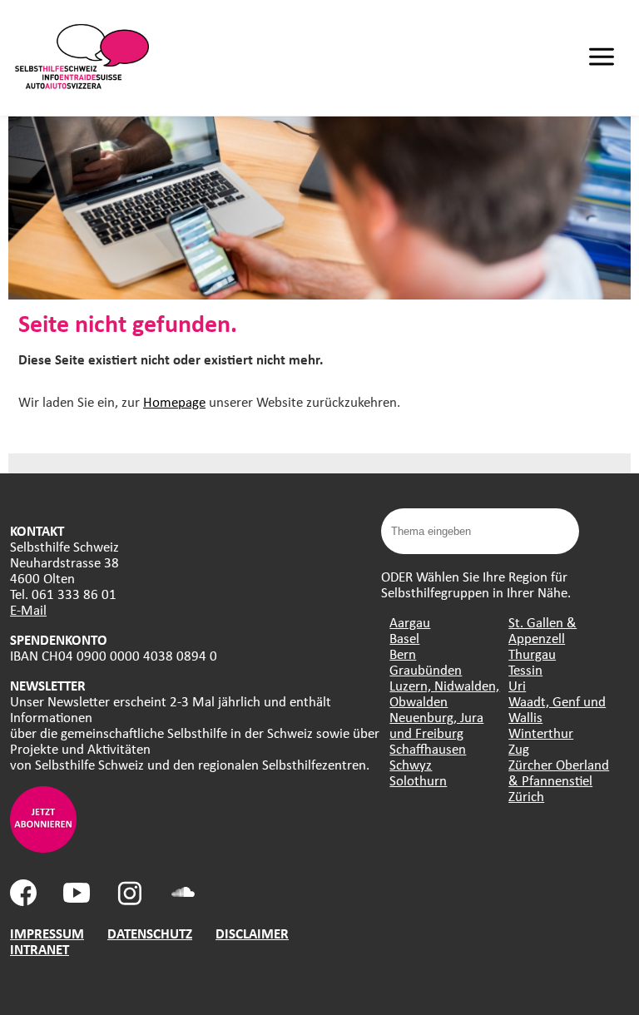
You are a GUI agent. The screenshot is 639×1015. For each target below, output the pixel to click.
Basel (404, 637)
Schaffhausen (427, 748)
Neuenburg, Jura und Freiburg (436, 724)
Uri (517, 685)
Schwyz (410, 764)
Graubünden (425, 669)
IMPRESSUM (47, 933)
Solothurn (418, 780)
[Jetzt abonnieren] (43, 847)
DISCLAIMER (252, 933)
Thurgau (532, 653)
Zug (518, 748)
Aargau (409, 621)
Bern (402, 653)
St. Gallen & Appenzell (542, 629)
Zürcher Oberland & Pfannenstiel (558, 772)
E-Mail (28, 609)
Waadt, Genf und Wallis (557, 708)
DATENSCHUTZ (149, 933)
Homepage (174, 401)
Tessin (525, 669)
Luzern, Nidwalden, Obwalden (444, 693)
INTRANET (39, 949)
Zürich (526, 795)
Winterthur (540, 732)
